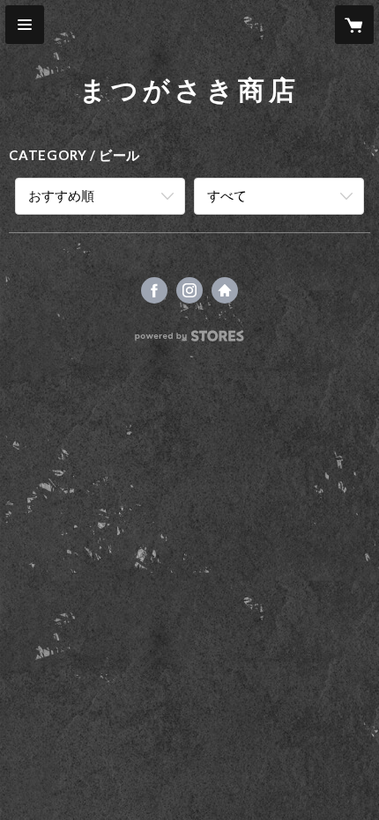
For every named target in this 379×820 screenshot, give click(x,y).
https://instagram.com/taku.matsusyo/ (189, 290)
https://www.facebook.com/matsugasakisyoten (154, 290)
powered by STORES (190, 340)
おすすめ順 (61, 195)
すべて (227, 195)
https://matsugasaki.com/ (225, 290)
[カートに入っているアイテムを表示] (354, 24)
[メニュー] (24, 24)
